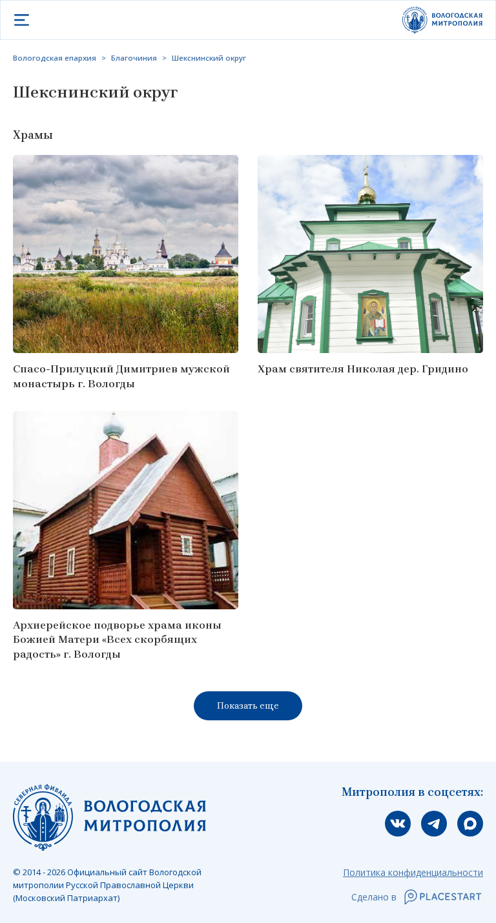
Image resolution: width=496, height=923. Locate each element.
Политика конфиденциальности (413, 872)
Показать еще (248, 705)
